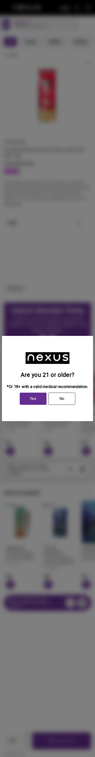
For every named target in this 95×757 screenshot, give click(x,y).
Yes (33, 398)
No (61, 398)
